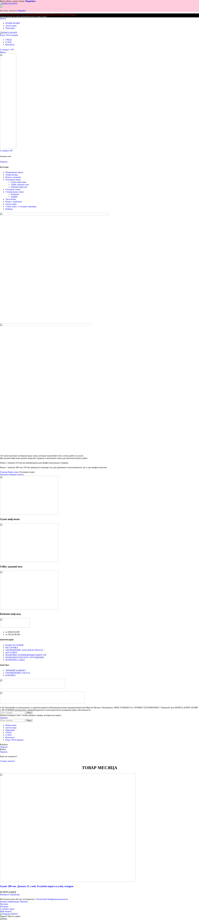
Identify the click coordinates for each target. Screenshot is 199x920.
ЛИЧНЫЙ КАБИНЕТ (15, 670)
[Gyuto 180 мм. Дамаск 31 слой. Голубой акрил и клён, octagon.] (67, 881)
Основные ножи (13, 179)
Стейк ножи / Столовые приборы (20, 206)
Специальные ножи (14, 192)
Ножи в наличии (13, 177)
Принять (24, 901)
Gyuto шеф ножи (18, 182)
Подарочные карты (14, 172)
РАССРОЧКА (11, 647)
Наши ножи (13, 472)
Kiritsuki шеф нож (19, 187)
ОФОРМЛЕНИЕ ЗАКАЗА (17, 673)
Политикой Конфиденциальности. (52, 899)
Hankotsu (15, 194)
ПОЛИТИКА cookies (15, 660)
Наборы (9, 209)
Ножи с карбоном (13, 201)
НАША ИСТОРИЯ (14, 645)
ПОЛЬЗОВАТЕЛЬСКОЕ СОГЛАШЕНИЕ (24, 657)
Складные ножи (12, 189)
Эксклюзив (10, 199)
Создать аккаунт (7, 761)
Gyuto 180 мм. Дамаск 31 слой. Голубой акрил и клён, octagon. (37, 886)
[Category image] (29, 514)
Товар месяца (11, 175)
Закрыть (4, 162)
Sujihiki (14, 197)
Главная (4, 472)
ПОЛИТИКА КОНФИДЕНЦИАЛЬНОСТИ (25, 655)
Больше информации (10, 901)
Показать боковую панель (12, 474)
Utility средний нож (20, 184)
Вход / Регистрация (14, 740)
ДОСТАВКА (11, 652)
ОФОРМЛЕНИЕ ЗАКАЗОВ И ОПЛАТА (24, 650)
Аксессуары (11, 204)
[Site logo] (8, 3)
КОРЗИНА (10, 675)
